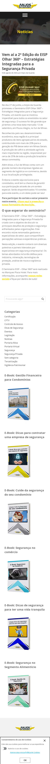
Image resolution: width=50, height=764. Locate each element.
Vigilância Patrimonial (14, 365)
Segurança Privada (13, 354)
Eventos (8, 331)
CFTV (6, 320)
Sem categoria (11, 357)
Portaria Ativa (11, 342)
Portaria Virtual (11, 346)
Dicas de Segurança (13, 327)
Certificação (10, 316)
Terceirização (10, 361)
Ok (25, 760)
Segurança (9, 350)
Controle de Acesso (13, 324)
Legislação (9, 335)
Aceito (4, 748)
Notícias (8, 339)
